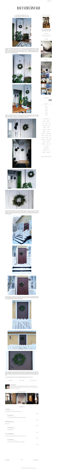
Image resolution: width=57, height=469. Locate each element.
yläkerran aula (48, 152)
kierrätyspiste (44, 129)
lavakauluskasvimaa (48, 133)
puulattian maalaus (48, 139)
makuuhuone (43, 137)
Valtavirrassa (7, 409)
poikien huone (43, 139)
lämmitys (47, 135)
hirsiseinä (46, 123)
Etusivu (22, 459)
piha (50, 137)
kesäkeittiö (44, 127)
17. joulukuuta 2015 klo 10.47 (12, 428)
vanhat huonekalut (45, 150)
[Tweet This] (20, 380)
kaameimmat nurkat (44, 125)
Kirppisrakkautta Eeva (9, 421)
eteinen (43, 123)
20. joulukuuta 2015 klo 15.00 (12, 440)
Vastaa (37, 413)
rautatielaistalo (10, 415)
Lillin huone (48, 121)
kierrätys (48, 127)
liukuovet (43, 135)
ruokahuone (48, 141)
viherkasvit (43, 152)
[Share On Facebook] (21, 380)
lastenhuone (43, 133)
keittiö (49, 125)
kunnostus (48, 129)
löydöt (50, 135)
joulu (35, 380)
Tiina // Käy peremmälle (9, 433)
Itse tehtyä (32, 380)
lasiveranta (48, 131)
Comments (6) (11, 380)
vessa (49, 150)
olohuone (47, 137)
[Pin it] (22, 380)
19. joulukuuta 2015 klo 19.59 (10, 434)
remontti (44, 141)
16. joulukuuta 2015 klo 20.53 (10, 422)
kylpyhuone (44, 131)
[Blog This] (23, 380)
